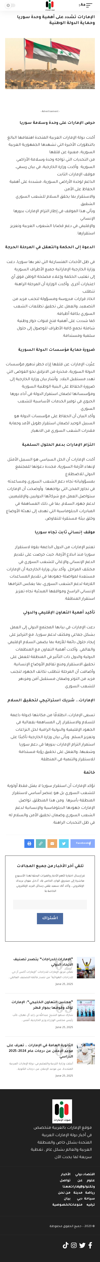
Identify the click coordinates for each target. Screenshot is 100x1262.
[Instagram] (74, 1245)
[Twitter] (82, 1245)
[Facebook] (90, 1245)
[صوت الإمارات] (50, 5)
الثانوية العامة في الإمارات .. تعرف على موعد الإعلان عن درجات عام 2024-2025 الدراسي (40, 1051)
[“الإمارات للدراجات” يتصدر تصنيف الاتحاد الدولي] (86, 967)
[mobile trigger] (90, 5)
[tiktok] (66, 1245)
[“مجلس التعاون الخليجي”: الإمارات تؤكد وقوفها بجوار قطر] (86, 1010)
